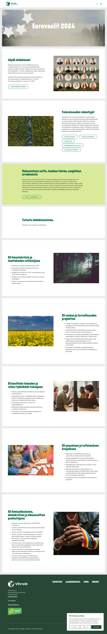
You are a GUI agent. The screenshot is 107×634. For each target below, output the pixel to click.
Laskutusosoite (12, 596)
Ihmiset (95, 582)
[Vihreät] (18, 584)
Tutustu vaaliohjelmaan (32, 197)
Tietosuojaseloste (37, 629)
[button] (97, 4)
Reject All (85, 627)
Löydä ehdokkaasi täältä (18, 86)
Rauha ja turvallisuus (88, 137)
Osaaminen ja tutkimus (71, 150)
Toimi (86, 582)
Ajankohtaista (73, 582)
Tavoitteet (57, 582)
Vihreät (15, 4)
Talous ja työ (68, 141)
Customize (74, 627)
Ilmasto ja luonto (69, 137)
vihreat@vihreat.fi (13, 605)
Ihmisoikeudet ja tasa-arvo (72, 145)
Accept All (96, 627)
